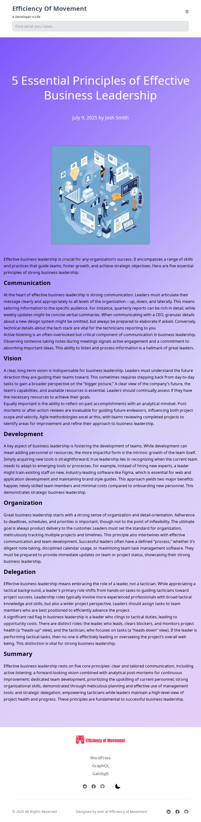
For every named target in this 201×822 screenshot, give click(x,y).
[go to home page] (100, 744)
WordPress (100, 758)
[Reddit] (84, 786)
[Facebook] (93, 786)
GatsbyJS (100, 773)
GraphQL (100, 765)
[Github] (102, 786)
